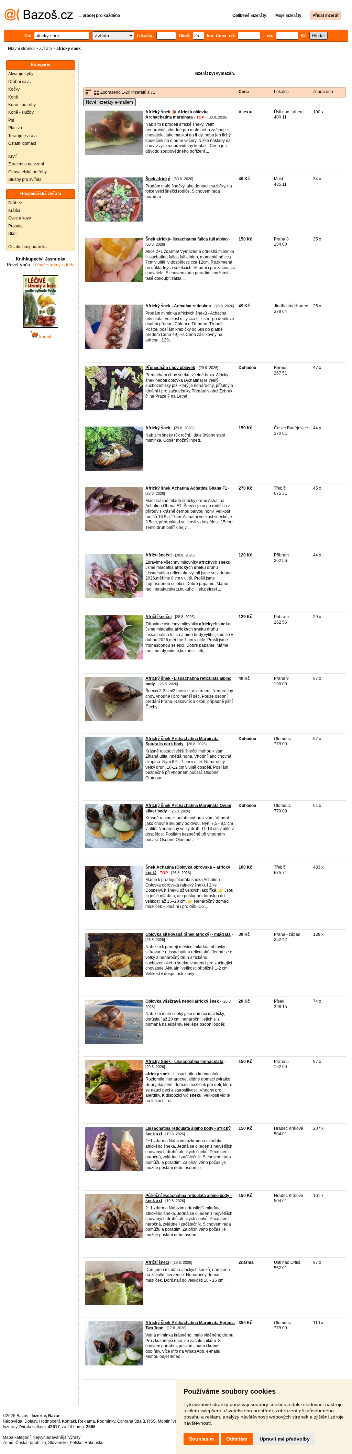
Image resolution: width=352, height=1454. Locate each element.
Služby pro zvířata (25, 179)
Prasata (15, 226)
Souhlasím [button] (201, 1439)
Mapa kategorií (17, 1437)
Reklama (86, 1421)
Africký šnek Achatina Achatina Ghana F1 (186, 488)
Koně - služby (21, 112)
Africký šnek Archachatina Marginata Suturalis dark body (182, 741)
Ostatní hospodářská (27, 246)
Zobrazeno (323, 91)
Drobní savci (20, 81)
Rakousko (94, 1442)
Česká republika (30, 1442)
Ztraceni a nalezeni (26, 164)
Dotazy (30, 1421)
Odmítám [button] (236, 1439)
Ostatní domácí (22, 143)
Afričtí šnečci (158, 555)
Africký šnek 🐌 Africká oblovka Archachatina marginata (177, 115)
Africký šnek (157, 428)
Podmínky (106, 1421)
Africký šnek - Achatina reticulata (178, 306)
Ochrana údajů (131, 1421)
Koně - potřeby (22, 104)
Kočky (14, 89)
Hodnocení (49, 1421)
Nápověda (12, 1421)
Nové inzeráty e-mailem (109, 102)
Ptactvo (15, 127)
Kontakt (69, 1421)
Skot (12, 233)
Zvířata (45, 48)
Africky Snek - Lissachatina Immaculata (184, 1061)
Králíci (14, 210)
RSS (151, 1421)
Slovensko (58, 1442)
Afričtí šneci (157, 1262)
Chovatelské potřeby (27, 172)
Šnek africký (157, 178)
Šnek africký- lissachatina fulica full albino (186, 239)
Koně (13, 97)
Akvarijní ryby (20, 73)
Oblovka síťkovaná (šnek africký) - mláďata (188, 934)
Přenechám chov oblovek (170, 367)
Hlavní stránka (21, 48)
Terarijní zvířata (22, 135)
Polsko (76, 1442)
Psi (11, 120)
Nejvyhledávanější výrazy (56, 1437)
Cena (244, 91)
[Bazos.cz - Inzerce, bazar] (38, 19)
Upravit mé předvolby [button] (285, 1439)
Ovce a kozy (19, 218)
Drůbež (15, 203)
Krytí (12, 156)
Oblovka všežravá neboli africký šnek (182, 1001)
